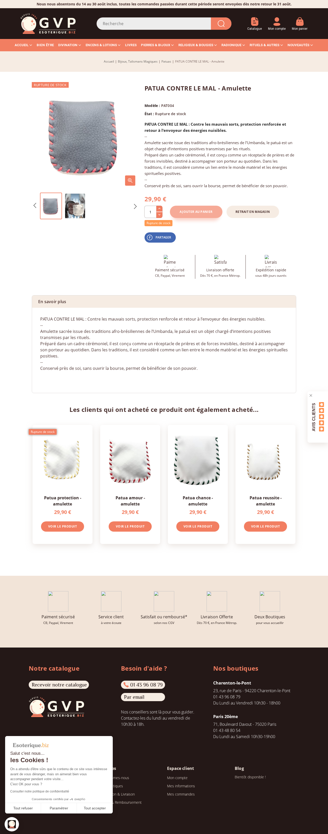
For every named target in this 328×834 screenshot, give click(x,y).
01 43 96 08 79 (146, 685)
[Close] (311, 395)
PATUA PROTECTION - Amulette (62, 501)
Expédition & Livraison (117, 794)
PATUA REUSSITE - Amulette (266, 501)
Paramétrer (59, 808)
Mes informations (181, 785)
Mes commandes (181, 794)
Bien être (45, 45)
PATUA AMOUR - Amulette (130, 501)
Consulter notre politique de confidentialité (39, 791)
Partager (163, 237)
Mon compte (177, 777)
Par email (134, 697)
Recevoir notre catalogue (59, 685)
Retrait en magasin (252, 212)
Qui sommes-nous (114, 777)
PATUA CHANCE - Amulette (198, 501)
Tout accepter (95, 808)
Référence (50, 378)
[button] (12, 824)
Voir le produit (62, 526)
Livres (131, 45)
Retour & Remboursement (120, 802)
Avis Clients (314, 417)
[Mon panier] (300, 19)
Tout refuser (23, 808)
